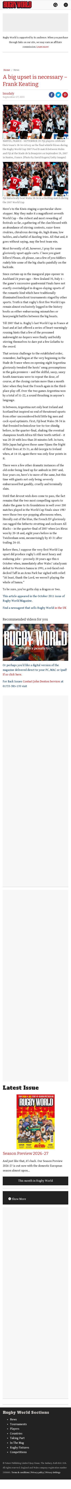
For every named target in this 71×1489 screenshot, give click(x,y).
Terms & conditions (20, 1472)
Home (6, 70)
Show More (18, 1199)
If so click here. (12, 674)
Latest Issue (21, 1088)
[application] (35, 642)
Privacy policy (37, 1472)
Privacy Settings (53, 1472)
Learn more (43, 46)
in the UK (60, 608)
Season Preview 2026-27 (25, 1153)
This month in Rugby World (35, 1181)
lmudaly (8, 93)
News (16, 70)
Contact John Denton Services (42, 681)
